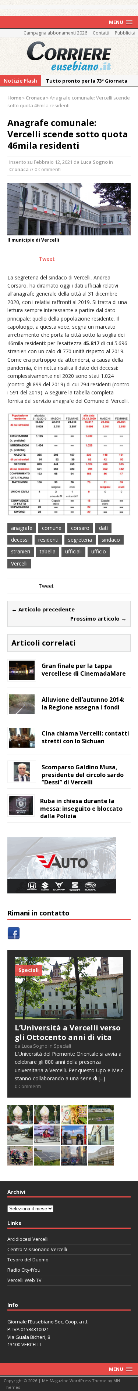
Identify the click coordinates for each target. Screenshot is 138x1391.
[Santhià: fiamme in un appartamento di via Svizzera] (74, 1161)
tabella (48, 551)
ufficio (98, 551)
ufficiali (73, 551)
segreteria (80, 539)
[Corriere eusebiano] (69, 56)
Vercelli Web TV (24, 1280)
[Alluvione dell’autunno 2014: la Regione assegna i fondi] (22, 709)
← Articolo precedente (43, 609)
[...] (102, 1078)
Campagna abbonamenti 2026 (55, 33)
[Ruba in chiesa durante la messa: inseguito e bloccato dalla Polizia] (21, 810)
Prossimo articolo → (98, 618)
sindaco (111, 539)
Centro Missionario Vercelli (37, 1249)
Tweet (47, 258)
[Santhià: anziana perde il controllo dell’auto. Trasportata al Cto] (20, 1161)
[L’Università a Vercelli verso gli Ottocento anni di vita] (69, 1015)
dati (103, 527)
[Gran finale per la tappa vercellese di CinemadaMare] (22, 675)
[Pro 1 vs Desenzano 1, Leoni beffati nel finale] (101, 1120)
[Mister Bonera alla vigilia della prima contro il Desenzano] (47, 1140)
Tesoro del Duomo (28, 1259)
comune (51, 527)
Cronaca (19, 169)
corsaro (80, 527)
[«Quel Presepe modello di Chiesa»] (47, 1120)
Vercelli (19, 563)
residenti (48, 539)
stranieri (20, 551)
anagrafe (21, 527)
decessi (20, 539)
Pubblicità (125, 33)
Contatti (101, 33)
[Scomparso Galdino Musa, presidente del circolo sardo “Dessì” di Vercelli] (22, 776)
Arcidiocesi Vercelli (28, 1239)
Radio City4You (23, 1270)
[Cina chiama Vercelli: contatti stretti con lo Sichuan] (22, 743)
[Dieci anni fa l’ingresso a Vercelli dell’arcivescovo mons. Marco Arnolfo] (20, 1120)
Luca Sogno (94, 162)
